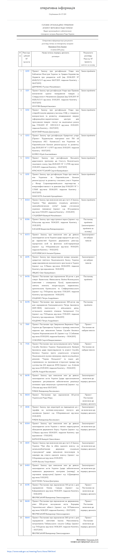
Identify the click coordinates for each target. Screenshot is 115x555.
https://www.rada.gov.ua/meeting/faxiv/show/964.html (31, 552)
